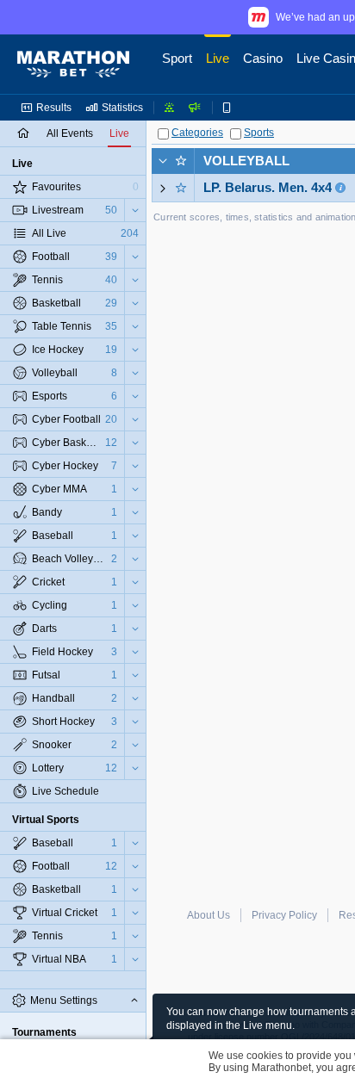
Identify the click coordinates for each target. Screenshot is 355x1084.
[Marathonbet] (73, 64)
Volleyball (246, 160)
